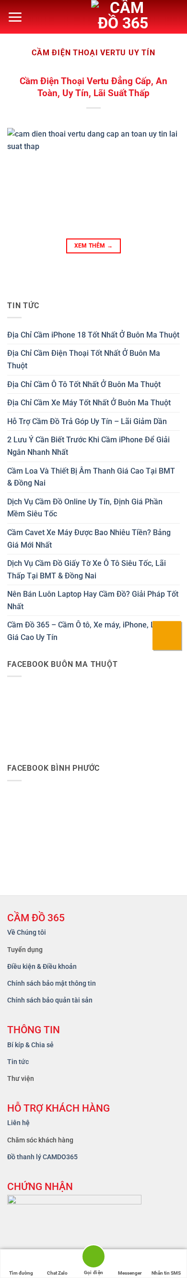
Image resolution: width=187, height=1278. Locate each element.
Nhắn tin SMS (166, 1273)
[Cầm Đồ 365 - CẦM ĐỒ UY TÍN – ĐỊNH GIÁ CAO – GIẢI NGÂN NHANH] (132, 17)
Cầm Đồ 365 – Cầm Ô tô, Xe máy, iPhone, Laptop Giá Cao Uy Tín (91, 631)
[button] (15, 17)
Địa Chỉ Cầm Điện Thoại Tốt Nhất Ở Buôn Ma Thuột (83, 359)
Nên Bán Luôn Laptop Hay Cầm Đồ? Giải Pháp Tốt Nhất (92, 600)
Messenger (130, 1273)
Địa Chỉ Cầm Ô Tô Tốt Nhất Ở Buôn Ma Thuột (84, 384)
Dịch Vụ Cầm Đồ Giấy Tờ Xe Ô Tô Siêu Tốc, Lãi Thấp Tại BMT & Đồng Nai (86, 569)
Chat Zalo (57, 1273)
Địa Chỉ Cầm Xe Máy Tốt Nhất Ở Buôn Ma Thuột (89, 402)
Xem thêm (93, 245)
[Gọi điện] (93, 1258)
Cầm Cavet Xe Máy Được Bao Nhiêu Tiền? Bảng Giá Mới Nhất (89, 539)
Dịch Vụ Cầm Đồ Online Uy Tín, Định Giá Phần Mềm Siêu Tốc (85, 508)
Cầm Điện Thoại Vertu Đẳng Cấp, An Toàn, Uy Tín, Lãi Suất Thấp (93, 87)
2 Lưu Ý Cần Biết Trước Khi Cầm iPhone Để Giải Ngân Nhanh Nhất (88, 446)
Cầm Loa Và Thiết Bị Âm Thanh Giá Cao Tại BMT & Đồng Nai (91, 477)
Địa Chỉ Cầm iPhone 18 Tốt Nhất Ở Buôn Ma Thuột (93, 334)
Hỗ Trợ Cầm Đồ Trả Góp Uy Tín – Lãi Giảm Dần (87, 421)
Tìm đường (21, 1273)
